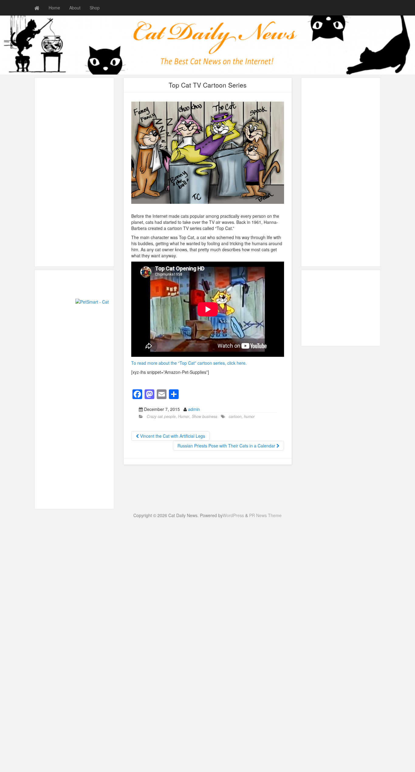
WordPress (233, 515)
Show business (204, 416)
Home (54, 8)
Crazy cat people (161, 416)
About (75, 8)
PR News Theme (265, 515)
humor (249, 416)
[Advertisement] (340, 332)
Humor (183, 416)
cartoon (235, 416)
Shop (95, 8)
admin (194, 409)
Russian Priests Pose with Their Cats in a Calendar (226, 446)
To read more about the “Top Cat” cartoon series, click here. (189, 363)
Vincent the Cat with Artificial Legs (172, 436)
